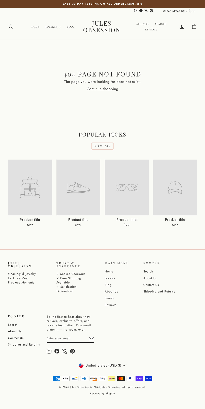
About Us (142, 23)
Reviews (151, 29)
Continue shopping (102, 88)
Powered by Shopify (102, 393)
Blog (70, 26)
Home (35, 26)
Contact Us (151, 285)
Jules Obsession (102, 26)
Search (160, 23)
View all (102, 146)
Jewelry (51, 26)
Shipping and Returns (159, 291)
